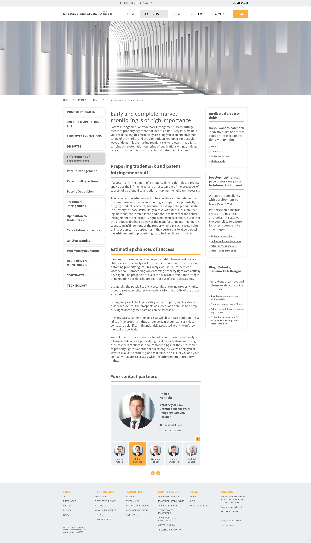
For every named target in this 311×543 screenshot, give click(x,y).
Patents (215, 146)
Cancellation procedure (83, 230)
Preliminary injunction (83, 251)
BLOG (240, 14)
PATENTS (130, 496)
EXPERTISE (153, 14)
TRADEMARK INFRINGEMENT (171, 501)
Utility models (218, 161)
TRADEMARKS (132, 501)
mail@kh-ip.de (228, 525)
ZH (246, 3)
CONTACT (221, 14)
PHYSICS (99, 514)
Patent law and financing (223, 250)
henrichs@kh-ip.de (173, 424)
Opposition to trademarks (77, 218)
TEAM (176, 14)
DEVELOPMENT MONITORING (78, 263)
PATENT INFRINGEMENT (168, 496)
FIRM (130, 14)
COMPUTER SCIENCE (104, 519)
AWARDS (194, 496)
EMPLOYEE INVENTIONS (84, 136)
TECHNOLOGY (77, 285)
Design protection (220, 156)
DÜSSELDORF (69, 501)
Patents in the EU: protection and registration (227, 311)
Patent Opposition (80, 191)
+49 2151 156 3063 (172, 430)
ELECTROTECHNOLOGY (105, 501)
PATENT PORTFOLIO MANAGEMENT (167, 519)
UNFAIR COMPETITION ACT (83, 124)
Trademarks (217, 151)
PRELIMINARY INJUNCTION (170, 529)
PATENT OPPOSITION (168, 505)
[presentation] (153, 473)
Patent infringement (82, 171)
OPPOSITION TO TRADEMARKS (165, 512)
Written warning (79, 240)
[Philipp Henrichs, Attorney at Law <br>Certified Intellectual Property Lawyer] (198, 438)
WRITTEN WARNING (167, 525)
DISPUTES (98, 100)
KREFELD (67, 505)
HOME (66, 100)
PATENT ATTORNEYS (199, 505)
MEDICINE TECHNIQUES (105, 510)
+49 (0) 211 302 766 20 (138, 3)
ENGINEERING (101, 496)
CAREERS (197, 14)
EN (238, 3)
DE (234, 3)
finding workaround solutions (226, 240)
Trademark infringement (76, 204)
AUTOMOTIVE (101, 505)
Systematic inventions (222, 236)
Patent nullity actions (82, 181)
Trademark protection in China (226, 304)
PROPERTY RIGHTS (81, 112)
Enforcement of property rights (78, 159)
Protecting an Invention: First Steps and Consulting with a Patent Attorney (226, 320)
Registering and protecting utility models (224, 298)
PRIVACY (67, 510)
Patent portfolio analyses (224, 245)
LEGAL (66, 514)
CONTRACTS (76, 275)
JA (242, 3)
